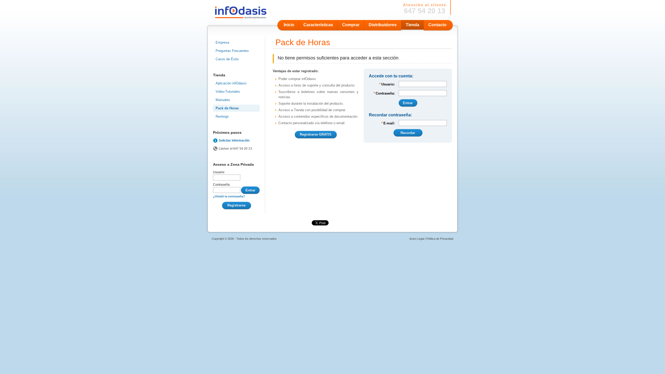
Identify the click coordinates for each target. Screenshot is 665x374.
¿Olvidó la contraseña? (229, 196)
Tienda (412, 25)
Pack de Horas (227, 108)
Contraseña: (221, 184)
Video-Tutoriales (228, 92)
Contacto (437, 25)
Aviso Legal (416, 238)
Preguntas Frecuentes (232, 51)
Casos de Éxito (227, 59)
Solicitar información (234, 140)
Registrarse (236, 205)
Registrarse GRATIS (315, 134)
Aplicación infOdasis (231, 83)
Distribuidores (383, 25)
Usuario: (219, 172)
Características (318, 25)
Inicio (289, 25)
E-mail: (388, 123)
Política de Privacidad (439, 238)
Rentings (222, 116)
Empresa (222, 42)
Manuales (223, 100)
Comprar (351, 25)
